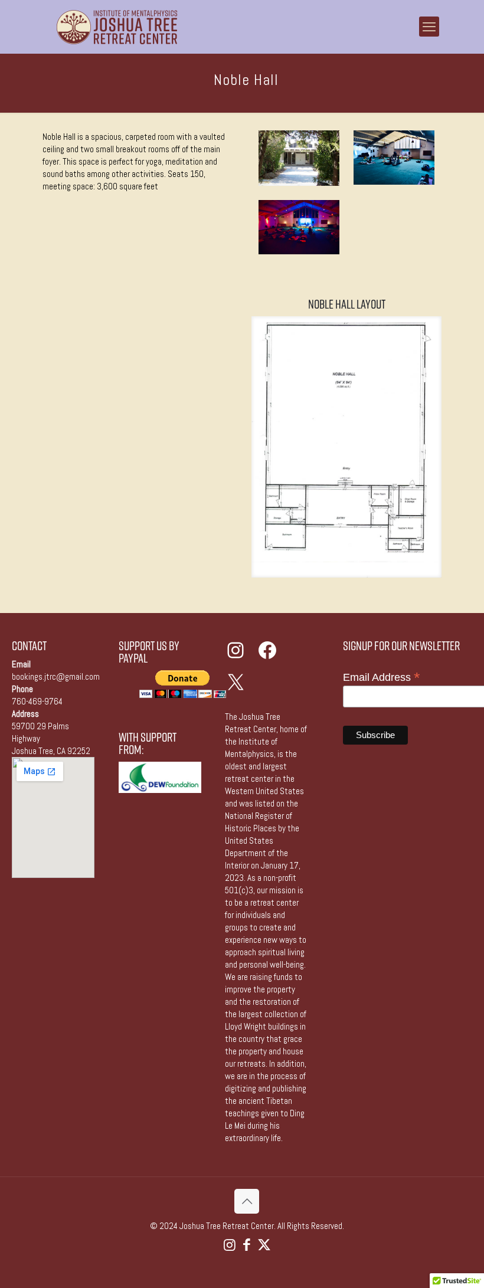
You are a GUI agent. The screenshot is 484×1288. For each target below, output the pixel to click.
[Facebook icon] (247, 1245)
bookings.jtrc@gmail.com (56, 676)
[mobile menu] (429, 27)
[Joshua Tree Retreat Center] (117, 26)
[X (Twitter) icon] (264, 1245)
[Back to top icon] (246, 1201)
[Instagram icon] (230, 1245)
